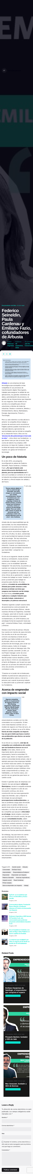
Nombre (5, 1117)
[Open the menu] (4, 70)
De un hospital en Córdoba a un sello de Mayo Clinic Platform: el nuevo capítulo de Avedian (19, 931)
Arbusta (25, 867)
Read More (8, 1000)
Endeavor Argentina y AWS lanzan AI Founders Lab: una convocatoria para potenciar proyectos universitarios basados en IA (20, 919)
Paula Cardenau (18, 880)
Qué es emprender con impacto (12, 885)
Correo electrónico (8, 1125)
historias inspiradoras (22, 877)
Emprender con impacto (19, 875)
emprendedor (7, 872)
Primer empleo (7, 883)
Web (3, 1133)
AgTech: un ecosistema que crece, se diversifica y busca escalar (18, 896)
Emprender (6, 875)
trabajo (26, 885)
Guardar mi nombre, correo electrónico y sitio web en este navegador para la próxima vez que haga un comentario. (16, 1144)
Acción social (16, 867)
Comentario (6, 1150)
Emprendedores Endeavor (21, 872)
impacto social (7, 880)
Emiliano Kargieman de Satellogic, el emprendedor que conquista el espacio (15, 990)
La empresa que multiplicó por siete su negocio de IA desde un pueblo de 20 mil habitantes (19, 941)
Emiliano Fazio (16, 869)
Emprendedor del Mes (9, 305)
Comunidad (6, 869)
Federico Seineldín (8, 877)
